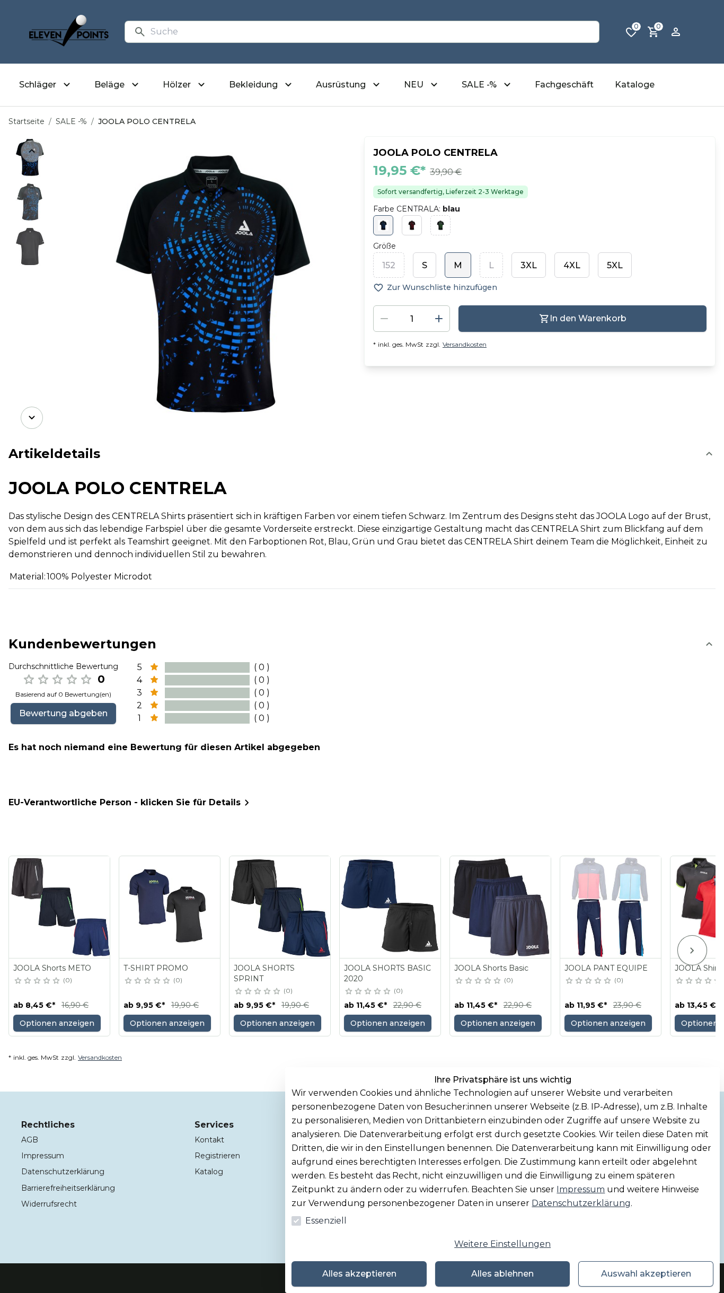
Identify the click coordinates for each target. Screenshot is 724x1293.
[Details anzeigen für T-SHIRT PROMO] (170, 907)
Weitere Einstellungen (502, 1244)
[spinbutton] (411, 318)
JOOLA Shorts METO (52, 968)
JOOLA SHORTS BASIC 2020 (387, 973)
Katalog (209, 1171)
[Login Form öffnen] (675, 31)
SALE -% (71, 121)
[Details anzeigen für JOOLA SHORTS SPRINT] (280, 907)
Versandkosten (465, 344)
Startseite (26, 121)
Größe (384, 246)
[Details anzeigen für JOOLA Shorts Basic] (501, 907)
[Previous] (31, 151)
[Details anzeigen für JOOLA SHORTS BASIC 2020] (391, 907)
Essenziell (326, 1221)
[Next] (31, 417)
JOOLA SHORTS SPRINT (264, 973)
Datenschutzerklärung (581, 1203)
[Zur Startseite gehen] (69, 32)
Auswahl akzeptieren (646, 1274)
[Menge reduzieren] (384, 318)
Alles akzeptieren (359, 1274)
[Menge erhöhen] (438, 318)
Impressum (581, 1189)
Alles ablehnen (502, 1274)
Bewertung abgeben (63, 713)
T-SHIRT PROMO (155, 968)
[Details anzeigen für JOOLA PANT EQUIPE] (611, 907)
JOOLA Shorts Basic (491, 968)
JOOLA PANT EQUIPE (606, 968)
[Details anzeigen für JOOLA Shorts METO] (60, 907)
